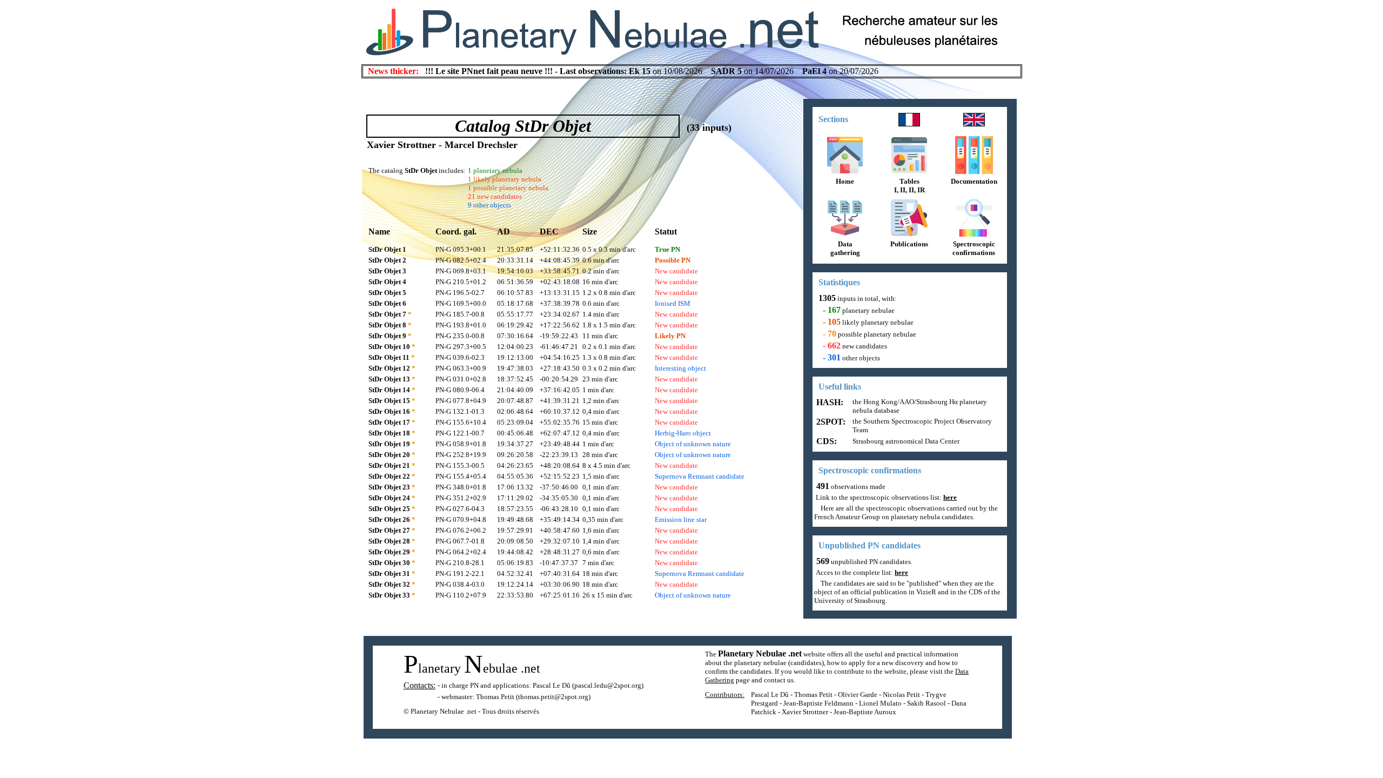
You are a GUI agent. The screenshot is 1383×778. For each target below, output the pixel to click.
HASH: (828, 402)
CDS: (825, 441)
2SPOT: (829, 421)
